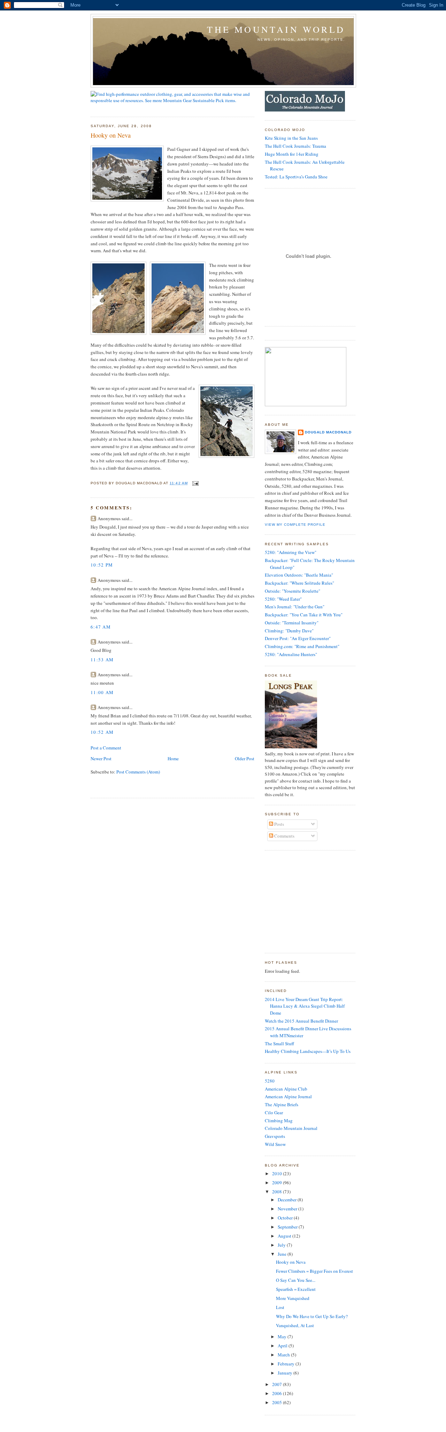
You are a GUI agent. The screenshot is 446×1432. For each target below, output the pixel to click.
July (282, 1245)
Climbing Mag (279, 1120)
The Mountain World (276, 29)
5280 (270, 1081)
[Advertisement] (308, 900)
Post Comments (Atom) (138, 772)
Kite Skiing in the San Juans (291, 138)
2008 (277, 1191)
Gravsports (275, 1136)
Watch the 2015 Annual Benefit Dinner (301, 1021)
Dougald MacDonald (328, 432)
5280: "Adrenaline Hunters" (291, 654)
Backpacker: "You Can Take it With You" (304, 614)
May (282, 1336)
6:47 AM (101, 627)
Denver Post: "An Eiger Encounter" (298, 638)
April (283, 1345)
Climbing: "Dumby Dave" (289, 631)
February (286, 1364)
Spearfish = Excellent (296, 1289)
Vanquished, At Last (295, 1325)
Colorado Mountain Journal (291, 1128)
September (288, 1227)
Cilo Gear (274, 1112)
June (282, 1254)
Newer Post (101, 758)
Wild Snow (275, 1144)
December (288, 1199)
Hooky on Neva (111, 135)
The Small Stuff (279, 1043)
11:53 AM (102, 659)
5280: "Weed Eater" (283, 599)
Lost (280, 1307)
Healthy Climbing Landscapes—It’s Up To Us (308, 1051)
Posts (278, 824)
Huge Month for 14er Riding (291, 154)
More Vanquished (292, 1298)
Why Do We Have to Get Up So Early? (312, 1316)
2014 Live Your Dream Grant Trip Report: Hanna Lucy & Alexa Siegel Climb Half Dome (305, 1006)
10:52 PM (102, 565)
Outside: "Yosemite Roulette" (292, 591)
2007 (277, 1384)
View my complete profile (295, 524)
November (288, 1209)
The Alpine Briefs (281, 1104)
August (285, 1236)
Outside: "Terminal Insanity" (291, 622)
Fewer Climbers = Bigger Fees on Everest (314, 1271)
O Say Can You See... (295, 1280)
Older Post (244, 758)
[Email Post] (194, 483)
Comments (283, 836)
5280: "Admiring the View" (290, 552)
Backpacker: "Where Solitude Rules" (299, 583)
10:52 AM (102, 732)
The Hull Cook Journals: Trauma (295, 146)
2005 (277, 1402)
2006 (277, 1393)
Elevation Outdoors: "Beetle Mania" (299, 575)
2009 (277, 1182)
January (285, 1373)
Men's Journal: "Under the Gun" (294, 606)
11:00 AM (102, 692)
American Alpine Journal (288, 1096)
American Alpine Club (286, 1089)
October (286, 1218)
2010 (277, 1173)
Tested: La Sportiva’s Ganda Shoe (296, 177)
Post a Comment (106, 748)
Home (173, 758)
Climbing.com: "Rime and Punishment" (302, 646)
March (284, 1355)
